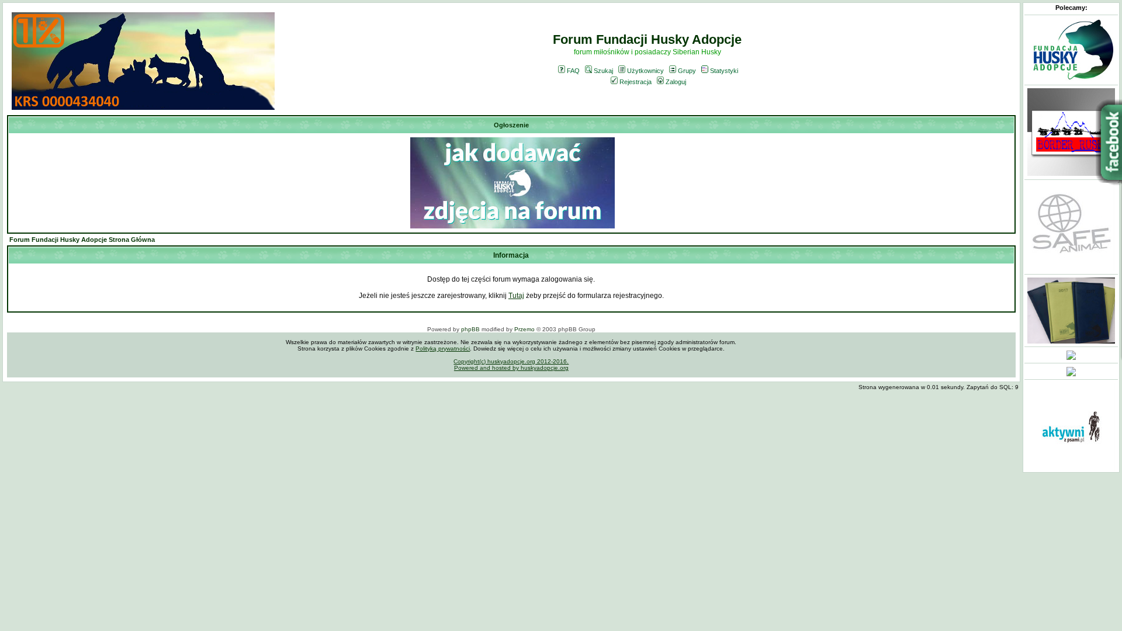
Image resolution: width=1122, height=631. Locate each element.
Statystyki (724, 70)
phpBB (470, 329)
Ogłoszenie (511, 125)
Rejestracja (635, 81)
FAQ (573, 70)
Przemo (524, 329)
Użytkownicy (645, 70)
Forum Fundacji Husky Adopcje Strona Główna (82, 239)
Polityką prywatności (442, 348)
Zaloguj (676, 81)
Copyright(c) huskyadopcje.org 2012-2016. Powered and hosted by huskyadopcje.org (511, 364)
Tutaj (516, 296)
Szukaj (603, 70)
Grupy (687, 70)
